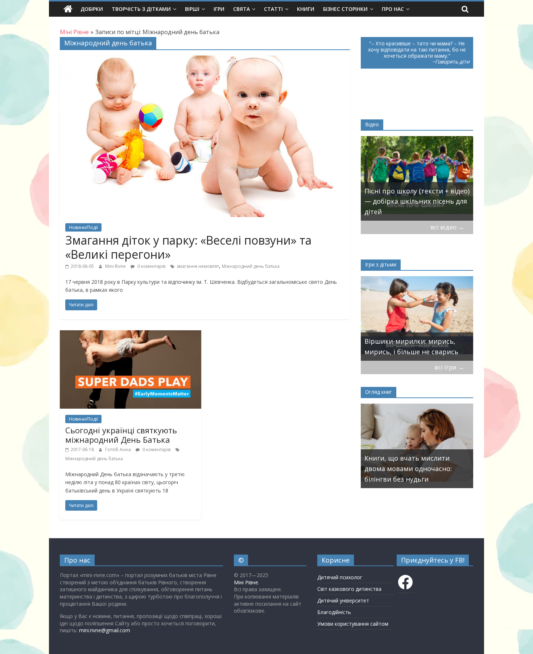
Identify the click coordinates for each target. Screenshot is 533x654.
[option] (417, 178)
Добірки (91, 8)
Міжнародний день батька (251, 266)
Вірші (192, 8)
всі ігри (449, 367)
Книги (305, 8)
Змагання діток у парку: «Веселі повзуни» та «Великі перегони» (188, 247)
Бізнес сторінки (345, 8)
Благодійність (334, 612)
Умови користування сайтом (352, 623)
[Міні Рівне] (68, 9)
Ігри (219, 8)
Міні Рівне (246, 582)
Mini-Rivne (116, 266)
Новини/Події (83, 227)
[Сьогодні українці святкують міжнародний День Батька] (130, 335)
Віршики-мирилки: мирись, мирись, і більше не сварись (411, 346)
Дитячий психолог (339, 577)
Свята (241, 8)
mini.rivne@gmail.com (104, 630)
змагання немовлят (198, 266)
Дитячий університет (343, 600)
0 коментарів (150, 266)
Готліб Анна (118, 449)
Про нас (393, 8)
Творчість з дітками (141, 8)
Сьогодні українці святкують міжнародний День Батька (121, 435)
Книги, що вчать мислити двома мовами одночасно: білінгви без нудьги (408, 468)
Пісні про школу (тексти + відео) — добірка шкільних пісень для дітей (417, 201)
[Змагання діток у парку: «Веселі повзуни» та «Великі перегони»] (205, 60)
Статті (273, 8)
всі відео (447, 227)
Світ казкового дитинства (349, 588)
